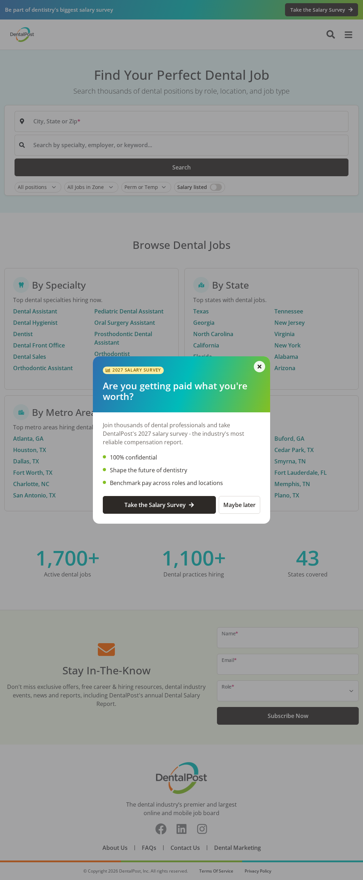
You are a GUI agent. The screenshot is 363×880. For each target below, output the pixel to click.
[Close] (259, 366)
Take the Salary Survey (155, 505)
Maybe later (239, 505)
